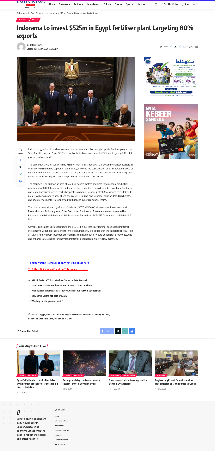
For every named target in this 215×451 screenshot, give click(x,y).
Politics (32, 375)
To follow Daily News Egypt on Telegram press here (58, 269)
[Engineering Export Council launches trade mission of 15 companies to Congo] (176, 363)
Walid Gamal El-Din (63, 318)
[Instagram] (173, 4)
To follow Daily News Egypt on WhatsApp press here (58, 262)
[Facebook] (161, 4)
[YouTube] (169, 4)
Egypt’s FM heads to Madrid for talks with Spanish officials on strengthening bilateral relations (37, 384)
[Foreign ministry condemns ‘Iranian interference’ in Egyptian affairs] (84, 363)
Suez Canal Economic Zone (40, 318)
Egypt (35, 19)
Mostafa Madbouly (92, 314)
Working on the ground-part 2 (47, 301)
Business (23, 19)
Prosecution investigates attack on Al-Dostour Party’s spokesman (66, 290)
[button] (156, 4)
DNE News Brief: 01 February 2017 (49, 295)
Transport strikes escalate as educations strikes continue (61, 285)
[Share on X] (175, 46)
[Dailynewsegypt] (31, 3)
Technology (129, 375)
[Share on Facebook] (171, 46)
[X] (165, 4)
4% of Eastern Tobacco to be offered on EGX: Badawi (59, 280)
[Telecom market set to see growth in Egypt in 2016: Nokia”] (130, 363)
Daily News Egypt (35, 44)
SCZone (105, 314)
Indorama (50, 314)
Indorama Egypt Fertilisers (69, 314)
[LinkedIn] (176, 4)
